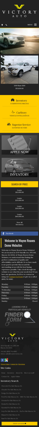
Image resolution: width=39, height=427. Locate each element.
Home (3, 373)
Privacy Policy (5, 364)
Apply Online (15, 376)
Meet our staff (29, 373)
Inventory (10, 373)
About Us (19, 373)
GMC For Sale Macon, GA (28, 397)
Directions (21, 364)
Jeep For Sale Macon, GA (9, 411)
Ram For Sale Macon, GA (9, 418)
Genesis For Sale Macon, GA (10, 400)
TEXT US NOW (19, 424)
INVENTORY (19, 174)
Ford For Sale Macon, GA (9, 397)
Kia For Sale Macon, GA (28, 411)
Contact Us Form (16, 277)
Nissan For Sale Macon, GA (10, 415)
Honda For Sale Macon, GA (10, 404)
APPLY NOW (19, 152)
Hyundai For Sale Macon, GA (11, 408)
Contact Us (13, 364)
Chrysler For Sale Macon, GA (11, 390)
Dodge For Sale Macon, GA (10, 393)
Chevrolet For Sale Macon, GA (11, 386)
